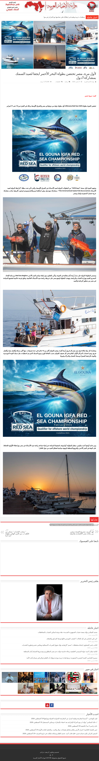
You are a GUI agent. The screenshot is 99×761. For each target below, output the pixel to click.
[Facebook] (52, 705)
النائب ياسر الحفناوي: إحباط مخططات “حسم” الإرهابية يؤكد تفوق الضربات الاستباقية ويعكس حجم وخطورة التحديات (59, 645)
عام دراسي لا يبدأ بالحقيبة (89, 726)
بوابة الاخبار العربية (89, 82)
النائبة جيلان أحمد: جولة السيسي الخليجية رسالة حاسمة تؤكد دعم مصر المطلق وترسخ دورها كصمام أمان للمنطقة (60, 651)
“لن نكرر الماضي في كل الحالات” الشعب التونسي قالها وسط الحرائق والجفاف (71, 639)
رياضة (66, 82)
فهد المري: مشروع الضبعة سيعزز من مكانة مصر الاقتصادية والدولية (82, 532)
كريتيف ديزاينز (44, 752)
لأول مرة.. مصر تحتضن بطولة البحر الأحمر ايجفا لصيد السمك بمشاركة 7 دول (72, 525)
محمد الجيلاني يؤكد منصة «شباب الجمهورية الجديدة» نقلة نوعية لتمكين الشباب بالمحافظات (67, 632)
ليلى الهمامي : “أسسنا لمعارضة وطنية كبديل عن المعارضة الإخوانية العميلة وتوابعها (70, 718)
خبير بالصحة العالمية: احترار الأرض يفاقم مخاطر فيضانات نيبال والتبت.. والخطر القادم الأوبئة (67, 730)
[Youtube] (47, 705)
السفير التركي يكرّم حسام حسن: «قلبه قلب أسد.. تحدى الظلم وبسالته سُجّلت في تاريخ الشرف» (66, 733)
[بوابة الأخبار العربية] (49, 6)
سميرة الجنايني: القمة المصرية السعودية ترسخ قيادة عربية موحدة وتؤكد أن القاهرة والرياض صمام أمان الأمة (62, 658)
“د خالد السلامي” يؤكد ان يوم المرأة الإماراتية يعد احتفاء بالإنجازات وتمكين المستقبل (69, 722)
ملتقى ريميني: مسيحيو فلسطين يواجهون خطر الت (68, 17)
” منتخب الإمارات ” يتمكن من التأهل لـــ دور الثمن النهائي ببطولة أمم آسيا (17, 533)
